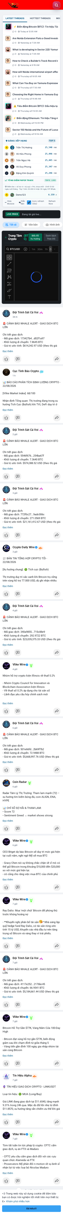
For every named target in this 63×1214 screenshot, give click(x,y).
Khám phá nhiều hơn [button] (18, 1201)
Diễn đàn (23, 202)
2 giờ (15, 434)
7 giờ (15, 904)
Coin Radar (20, 782)
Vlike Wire (19, 664)
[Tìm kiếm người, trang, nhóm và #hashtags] (56, 5)
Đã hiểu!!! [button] (31, 1208)
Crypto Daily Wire (24, 547)
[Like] (31, 360)
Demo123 (21, 194)
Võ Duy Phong (23, 166)
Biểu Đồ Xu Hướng (35, 237)
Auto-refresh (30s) (38, 202)
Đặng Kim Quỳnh (25, 173)
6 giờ (15, 728)
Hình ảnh (54, 224)
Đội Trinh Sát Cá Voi (25, 312)
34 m (15, 317)
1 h (14, 375)
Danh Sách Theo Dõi (51, 237)
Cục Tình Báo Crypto (26, 371)
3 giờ (15, 493)
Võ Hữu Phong (23, 154)
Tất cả (12, 224)
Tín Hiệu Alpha (22, 1075)
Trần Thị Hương (24, 147)
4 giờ (15, 610)
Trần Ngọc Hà (23, 160)
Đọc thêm (8, 351)
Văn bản (33, 224)
